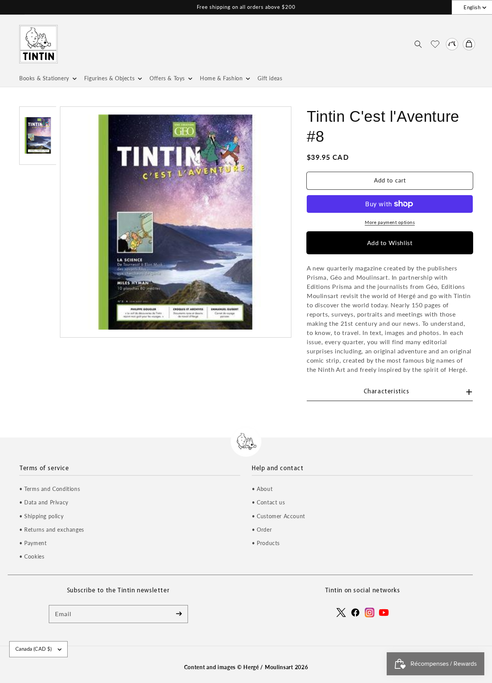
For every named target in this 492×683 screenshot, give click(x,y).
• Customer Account (278, 516)
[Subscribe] (179, 613)
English (472, 7)
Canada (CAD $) (33, 649)
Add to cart (390, 180)
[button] (418, 44)
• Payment (33, 543)
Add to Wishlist (390, 242)
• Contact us (268, 502)
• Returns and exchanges (51, 529)
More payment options (390, 222)
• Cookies (31, 556)
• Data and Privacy (43, 502)
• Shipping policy (41, 516)
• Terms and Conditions (49, 489)
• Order (262, 529)
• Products (266, 543)
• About (262, 489)
